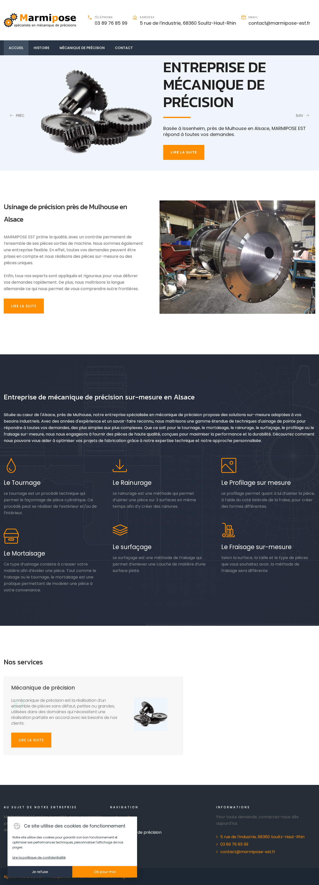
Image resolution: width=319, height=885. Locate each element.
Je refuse (40, 871)
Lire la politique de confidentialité (39, 857)
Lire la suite (31, 740)
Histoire (41, 47)
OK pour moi (105, 871)
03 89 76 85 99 (111, 23)
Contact (124, 47)
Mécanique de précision (82, 47)
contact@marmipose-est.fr (279, 23)
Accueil (16, 47)
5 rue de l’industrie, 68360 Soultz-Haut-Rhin (188, 23)
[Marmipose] (40, 20)
